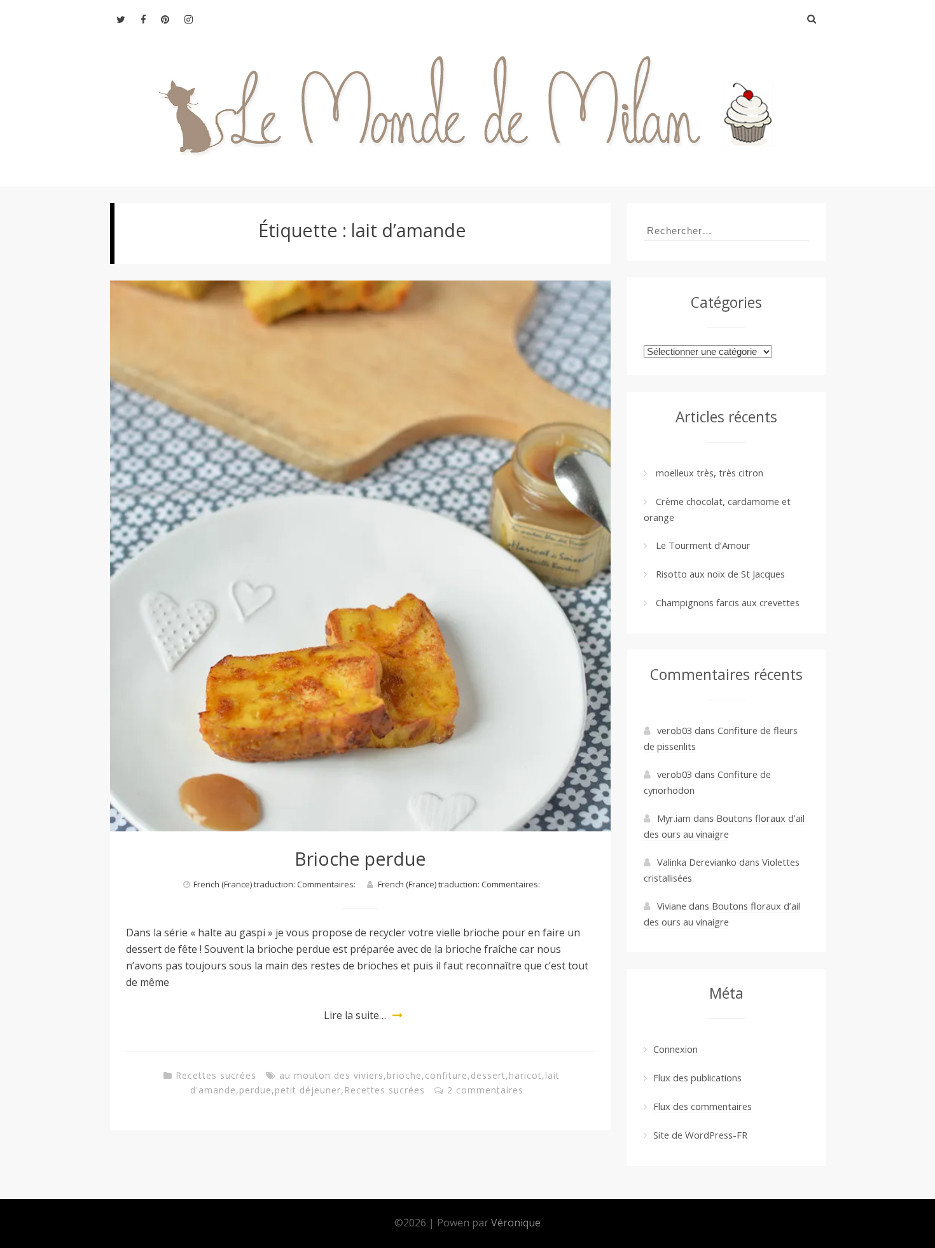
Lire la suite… (355, 1015)
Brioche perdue (360, 858)
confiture (446, 1075)
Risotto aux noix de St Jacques (720, 573)
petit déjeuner (308, 1090)
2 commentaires (485, 1090)
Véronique (516, 1223)
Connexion (675, 1049)
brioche (404, 1075)
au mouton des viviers (331, 1075)
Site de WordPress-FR (700, 1134)
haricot (525, 1075)
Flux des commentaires (702, 1106)
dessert (488, 1075)
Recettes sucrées (216, 1075)
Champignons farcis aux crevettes (728, 602)
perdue (255, 1090)
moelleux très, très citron (709, 472)
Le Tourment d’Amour (703, 545)
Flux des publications (697, 1077)
